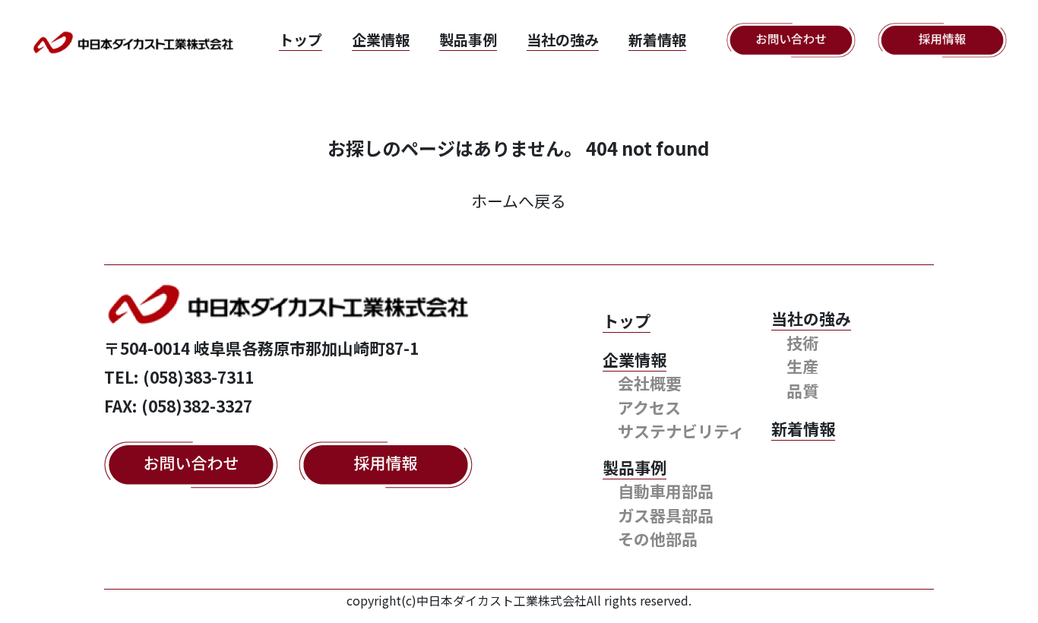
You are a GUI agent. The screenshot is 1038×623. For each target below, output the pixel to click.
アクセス (649, 407)
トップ (300, 39)
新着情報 (657, 39)
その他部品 (658, 538)
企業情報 (381, 39)
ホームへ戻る (518, 200)
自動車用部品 (666, 490)
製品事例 (468, 39)
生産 (802, 366)
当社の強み (563, 39)
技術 (802, 342)
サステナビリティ (681, 430)
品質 (802, 390)
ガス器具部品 (666, 515)
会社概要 (650, 383)
